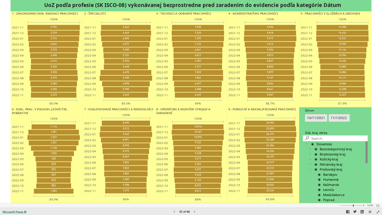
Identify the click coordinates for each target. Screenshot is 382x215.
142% (370, 205)
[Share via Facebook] (347, 212)
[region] (191, 101)
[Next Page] (194, 212)
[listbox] (46, 61)
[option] (53, 27)
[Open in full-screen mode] (378, 212)
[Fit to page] (376, 205)
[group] (193, 5)
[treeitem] (335, 144)
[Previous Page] (174, 212)
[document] (192, 5)
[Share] (370, 212)
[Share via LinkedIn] (362, 212)
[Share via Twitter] (355, 212)
